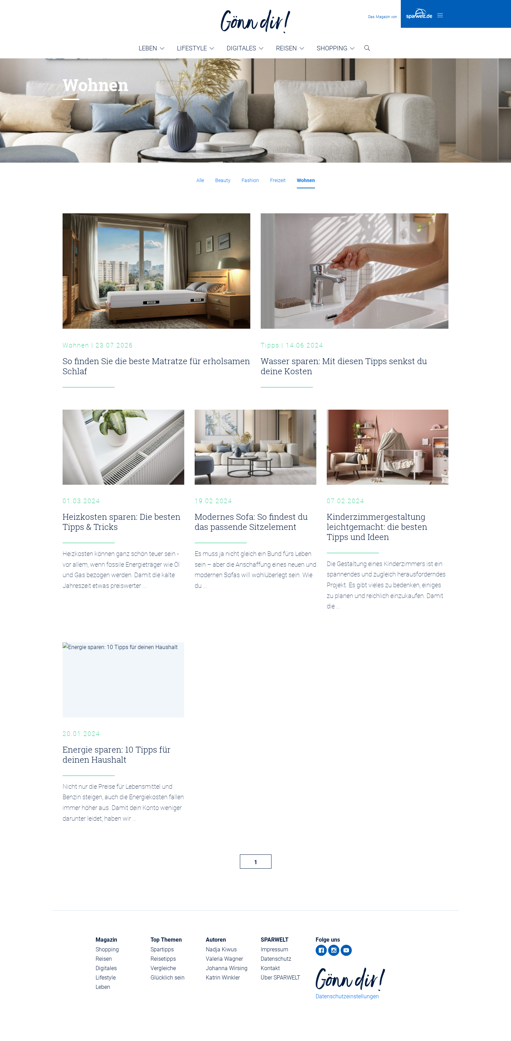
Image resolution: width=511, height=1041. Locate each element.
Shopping (332, 48)
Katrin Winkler (223, 977)
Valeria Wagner (224, 959)
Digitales (241, 48)
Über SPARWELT (280, 977)
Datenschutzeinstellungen (347, 996)
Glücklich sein (168, 977)
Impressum (274, 949)
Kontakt (270, 968)
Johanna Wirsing (227, 968)
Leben (148, 48)
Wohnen (306, 180)
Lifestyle (192, 48)
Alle (200, 180)
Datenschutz (276, 959)
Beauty (222, 180)
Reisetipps (163, 959)
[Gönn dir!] (255, 21)
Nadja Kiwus (221, 949)
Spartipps (162, 949)
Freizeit (278, 180)
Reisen (286, 48)
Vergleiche (163, 968)
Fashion (250, 180)
